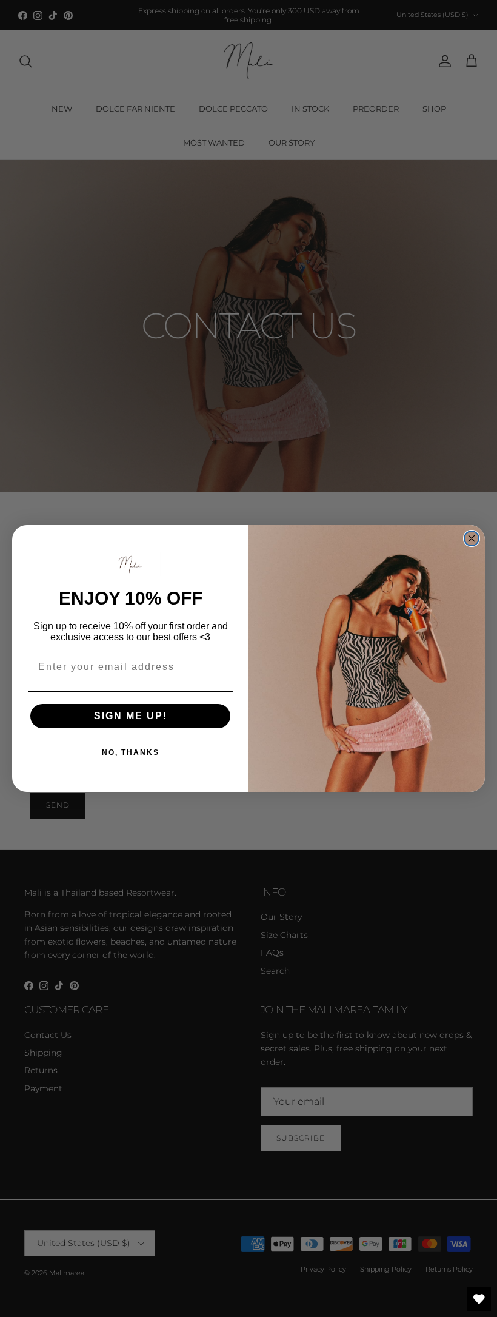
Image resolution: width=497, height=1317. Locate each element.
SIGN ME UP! (130, 716)
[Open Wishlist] (479, 1299)
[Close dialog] (471, 538)
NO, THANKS (130, 752)
